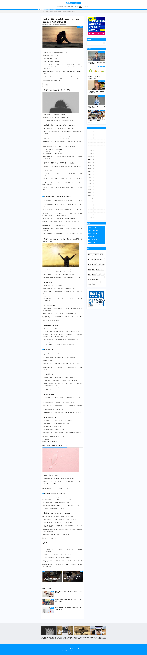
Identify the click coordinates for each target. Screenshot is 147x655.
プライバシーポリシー (79, 648)
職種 (99, 281)
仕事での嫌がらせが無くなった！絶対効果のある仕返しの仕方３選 (68, 592)
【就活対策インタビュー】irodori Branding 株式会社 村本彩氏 (96, 107)
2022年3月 (91, 165)
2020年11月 (91, 201)
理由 (94, 279)
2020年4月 (91, 217)
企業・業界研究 (67, 6)
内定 (94, 266)
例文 (90, 266)
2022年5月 (91, 159)
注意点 (103, 276)
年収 (90, 274)
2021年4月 (91, 186)
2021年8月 (91, 174)
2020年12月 (91, 198)
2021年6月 (91, 180)
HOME (43, 11)
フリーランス (86, 6)
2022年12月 (91, 140)
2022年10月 (91, 147)
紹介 (95, 281)
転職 (63, 24)
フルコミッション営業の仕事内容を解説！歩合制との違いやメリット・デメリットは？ (65, 638)
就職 (98, 271)
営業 (90, 269)
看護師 (98, 279)
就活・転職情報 (60, 6)
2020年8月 (91, 204)
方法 (103, 274)
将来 (90, 271)
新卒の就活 (92, 242)
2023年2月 (91, 134)
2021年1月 (91, 195)
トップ (64, 648)
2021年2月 (91, 192)
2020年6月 (91, 210)
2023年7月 (91, 131)
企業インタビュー (74, 6)
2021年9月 (91, 171)
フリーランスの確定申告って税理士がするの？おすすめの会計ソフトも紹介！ (68, 600)
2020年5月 (91, 214)
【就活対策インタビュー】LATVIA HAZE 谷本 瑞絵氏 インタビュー (96, 92)
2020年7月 (91, 207)
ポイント (102, 259)
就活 (94, 271)
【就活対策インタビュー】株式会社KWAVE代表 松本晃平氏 (96, 63)
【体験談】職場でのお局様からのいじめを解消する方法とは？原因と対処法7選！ (62, 11)
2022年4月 (91, 162)
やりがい (90, 254)
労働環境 (80, 6)
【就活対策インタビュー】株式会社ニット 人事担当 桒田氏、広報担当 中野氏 (96, 121)
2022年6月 (91, 156)
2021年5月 (91, 183)
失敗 (94, 269)
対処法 (98, 269)
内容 (98, 266)
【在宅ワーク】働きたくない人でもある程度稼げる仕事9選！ (81, 638)
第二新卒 (90, 281)
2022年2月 (91, 168)
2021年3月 (91, 189)
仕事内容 (94, 264)
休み (103, 264)
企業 (99, 264)
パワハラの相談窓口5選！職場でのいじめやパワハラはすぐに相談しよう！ (68, 608)
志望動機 (94, 274)
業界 (94, 276)
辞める (65, 24)
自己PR (90, 284)
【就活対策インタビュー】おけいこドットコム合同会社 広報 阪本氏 (96, 77)
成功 (99, 274)
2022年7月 (91, 153)
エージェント (97, 254)
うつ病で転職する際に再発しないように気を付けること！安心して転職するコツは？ (48, 638)
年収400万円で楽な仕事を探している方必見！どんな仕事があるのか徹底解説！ (98, 638)
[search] (104, 43)
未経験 (90, 276)
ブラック (97, 259)
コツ (102, 254)
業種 (98, 276)
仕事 (61, 24)
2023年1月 (91, 137)
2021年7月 (91, 177)
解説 (94, 284)
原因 (101, 266)
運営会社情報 (70, 648)
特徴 (90, 279)
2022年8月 (91, 150)
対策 (102, 269)
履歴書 (102, 271)
